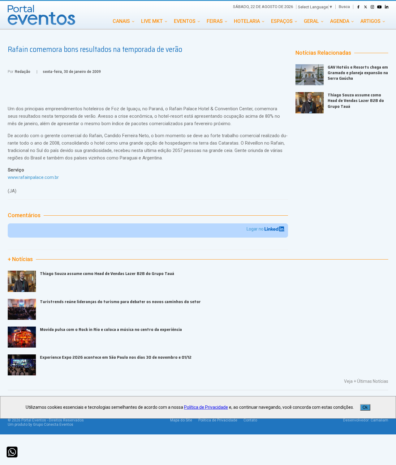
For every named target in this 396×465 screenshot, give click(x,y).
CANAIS (121, 21)
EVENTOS (185, 21)
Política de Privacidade (217, 420)
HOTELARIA (247, 21)
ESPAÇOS (282, 21)
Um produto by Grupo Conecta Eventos (40, 424)
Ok (365, 407)
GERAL (311, 21)
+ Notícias (20, 259)
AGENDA (339, 21)
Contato (250, 420)
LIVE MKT (152, 21)
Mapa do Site (181, 420)
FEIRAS (215, 21)
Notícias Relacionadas (323, 53)
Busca (344, 6)
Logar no (256, 228)
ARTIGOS (370, 21)
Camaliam (379, 420)
